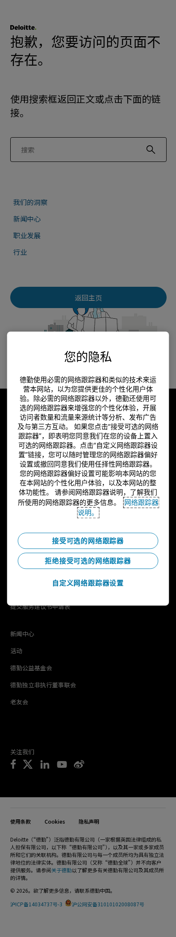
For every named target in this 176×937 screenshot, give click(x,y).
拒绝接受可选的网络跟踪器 (88, 560)
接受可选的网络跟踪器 (88, 540)
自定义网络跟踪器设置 (88, 583)
